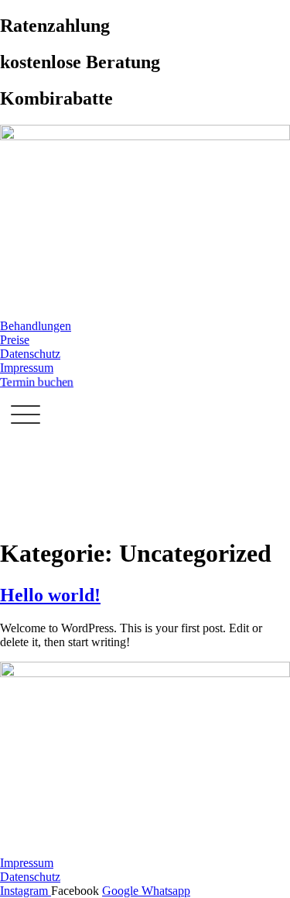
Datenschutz (30, 876)
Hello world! (50, 595)
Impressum (26, 862)
